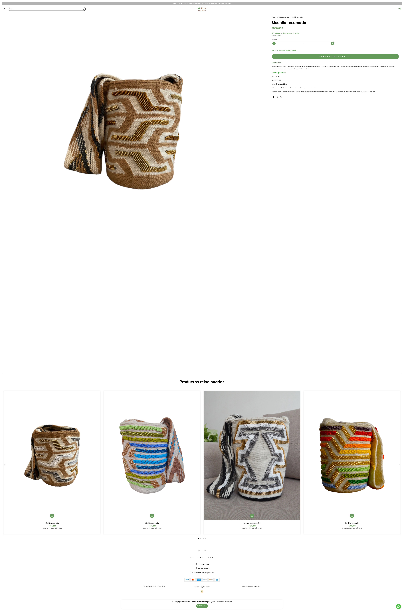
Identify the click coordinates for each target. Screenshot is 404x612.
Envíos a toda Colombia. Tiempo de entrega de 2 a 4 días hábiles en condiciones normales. (202, 3)
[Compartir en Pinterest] (281, 97)
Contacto (211, 558)
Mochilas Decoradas (283, 17)
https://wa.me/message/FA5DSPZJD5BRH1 (360, 91)
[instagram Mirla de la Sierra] (199, 550)
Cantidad (274, 39)
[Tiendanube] (202, 587)
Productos (200, 558)
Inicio (273, 17)
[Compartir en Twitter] (277, 97)
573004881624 (204, 564)
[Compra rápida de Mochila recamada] (52, 516)
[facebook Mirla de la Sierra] (205, 550)
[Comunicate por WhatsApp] (398, 606)
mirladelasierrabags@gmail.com (204, 572)
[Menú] (5, 9)
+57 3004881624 (203, 568)
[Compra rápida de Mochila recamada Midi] (252, 516)
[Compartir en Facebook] (273, 97)
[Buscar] (83, 9)
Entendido (202, 606)
